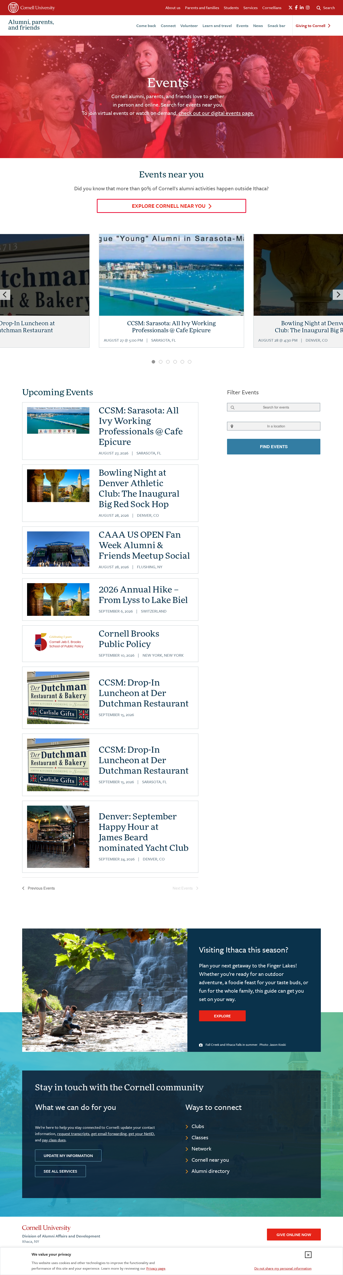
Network (201, 1148)
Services (250, 7)
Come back (146, 25)
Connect (168, 25)
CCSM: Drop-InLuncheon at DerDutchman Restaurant (144, 694)
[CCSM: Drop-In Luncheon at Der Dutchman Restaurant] (58, 698)
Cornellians (271, 7)
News (258, 25)
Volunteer (189, 25)
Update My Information (68, 1155)
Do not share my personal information (283, 1268)
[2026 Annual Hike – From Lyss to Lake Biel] (58, 599)
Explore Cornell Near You (169, 206)
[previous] (5, 295)
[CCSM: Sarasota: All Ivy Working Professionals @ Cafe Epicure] (171, 296)
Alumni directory (211, 1171)
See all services (60, 1171)
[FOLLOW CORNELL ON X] (290, 8)
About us (172, 7)
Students (231, 7)
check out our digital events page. (216, 113)
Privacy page (155, 1268)
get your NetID (141, 1133)
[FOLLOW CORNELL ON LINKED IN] (302, 8)
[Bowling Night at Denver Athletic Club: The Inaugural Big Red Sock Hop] (58, 485)
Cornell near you (210, 1160)
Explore (222, 1016)
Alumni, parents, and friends (31, 25)
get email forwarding (109, 1133)
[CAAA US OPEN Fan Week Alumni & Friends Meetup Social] (58, 549)
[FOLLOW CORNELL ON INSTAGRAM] (308, 8)
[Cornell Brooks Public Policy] (58, 642)
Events (242, 25)
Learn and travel (217, 25)
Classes (200, 1137)
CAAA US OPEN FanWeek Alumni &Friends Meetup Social (144, 546)
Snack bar (276, 25)
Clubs (198, 1126)
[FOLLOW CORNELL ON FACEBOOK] (296, 8)
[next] (338, 295)
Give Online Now (293, 1234)
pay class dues (54, 1140)
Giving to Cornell (310, 25)
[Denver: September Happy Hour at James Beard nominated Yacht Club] (58, 837)
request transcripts (73, 1133)
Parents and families (202, 7)
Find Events (273, 446)
